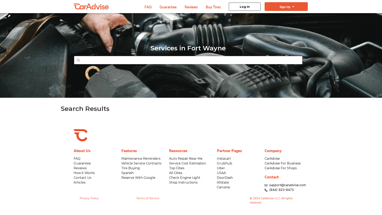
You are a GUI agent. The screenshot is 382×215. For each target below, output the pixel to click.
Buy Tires (213, 6)
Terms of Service (147, 198)
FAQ (148, 6)
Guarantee (168, 6)
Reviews (191, 6)
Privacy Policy (89, 198)
